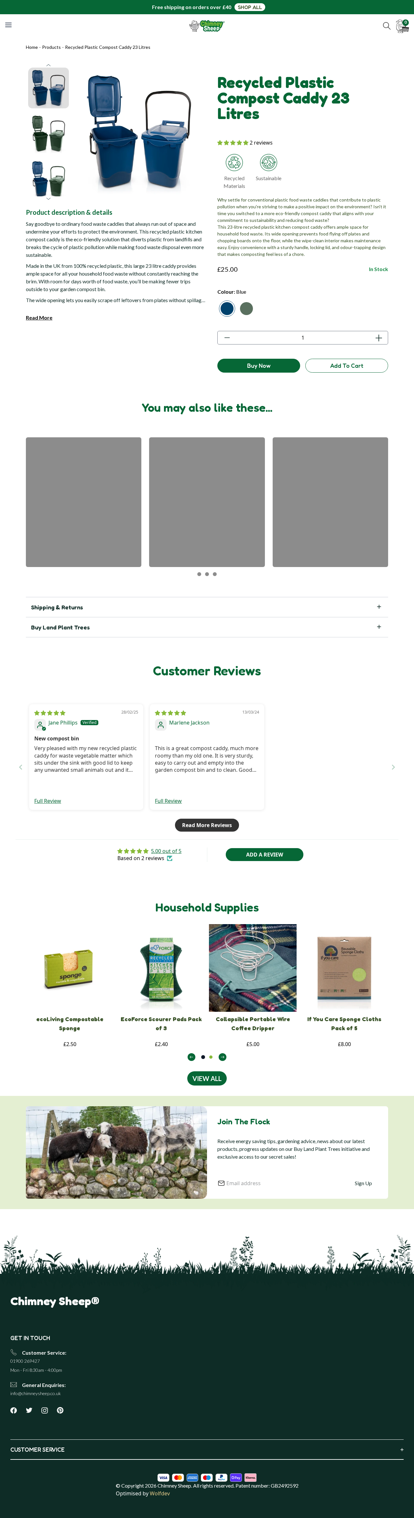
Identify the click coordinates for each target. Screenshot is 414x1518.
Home (32, 47)
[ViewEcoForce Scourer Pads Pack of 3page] (161, 968)
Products (51, 47)
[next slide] (222, 1057)
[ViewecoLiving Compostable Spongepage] (70, 968)
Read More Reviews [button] (207, 825)
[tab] (203, 1057)
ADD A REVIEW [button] (264, 854)
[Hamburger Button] (9, 25)
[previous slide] (191, 1057)
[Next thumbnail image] (48, 199)
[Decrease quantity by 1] (227, 337)
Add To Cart (346, 365)
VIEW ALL (207, 1078)
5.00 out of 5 (166, 851)
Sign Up (363, 1183)
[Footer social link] (16, 1410)
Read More (39, 317)
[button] (387, 26)
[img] (49, 712)
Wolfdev (160, 1493)
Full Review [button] (47, 800)
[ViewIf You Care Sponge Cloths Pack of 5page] (344, 968)
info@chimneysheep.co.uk (35, 1393)
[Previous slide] (21, 767)
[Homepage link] (207, 26)
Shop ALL (250, 7)
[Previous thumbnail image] (48, 65)
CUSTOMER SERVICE (207, 1449)
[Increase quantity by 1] (378, 337)
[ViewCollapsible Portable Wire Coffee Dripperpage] (253, 968)
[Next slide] (393, 767)
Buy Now (259, 365)
